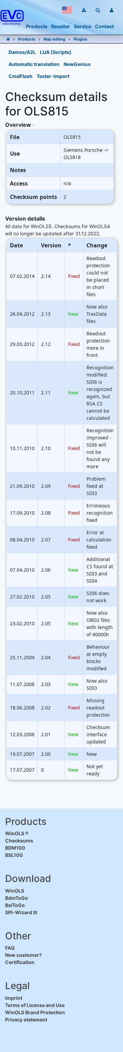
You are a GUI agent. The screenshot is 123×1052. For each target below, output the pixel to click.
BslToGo (15, 905)
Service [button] (82, 26)
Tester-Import (53, 76)
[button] (67, 10)
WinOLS (14, 891)
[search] (98, 10)
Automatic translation (34, 64)
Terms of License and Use (35, 1005)
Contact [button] (104, 26)
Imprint (13, 998)
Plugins (80, 39)
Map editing (54, 39)
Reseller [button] (60, 26)
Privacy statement (26, 1019)
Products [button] (36, 26)
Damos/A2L (22, 52)
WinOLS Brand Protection (35, 1012)
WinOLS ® (16, 833)
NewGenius (77, 64)
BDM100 (15, 848)
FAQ (10, 948)
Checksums (19, 840)
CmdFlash (20, 76)
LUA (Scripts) (55, 52)
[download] (84, 10)
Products (26, 39)
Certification (20, 962)
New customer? (23, 955)
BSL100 (14, 855)
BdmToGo (16, 898)
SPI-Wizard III (21, 912)
